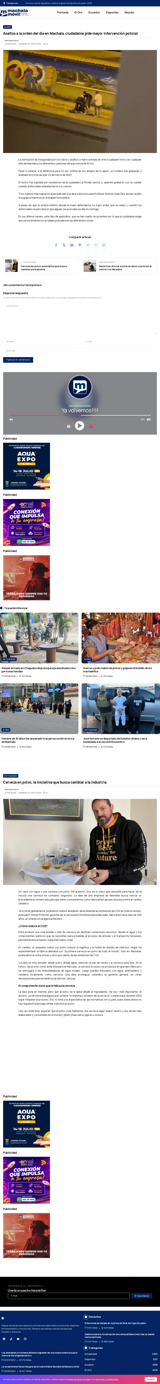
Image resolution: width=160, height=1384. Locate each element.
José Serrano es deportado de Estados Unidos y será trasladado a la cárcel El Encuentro (67, 3)
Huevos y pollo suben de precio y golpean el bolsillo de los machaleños (117, 669)
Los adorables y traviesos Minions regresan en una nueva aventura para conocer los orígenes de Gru (39, 1354)
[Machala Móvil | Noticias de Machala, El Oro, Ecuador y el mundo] (14, 12)
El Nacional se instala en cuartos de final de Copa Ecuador (115, 1323)
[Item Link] (39, 638)
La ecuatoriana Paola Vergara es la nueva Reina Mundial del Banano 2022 (40, 1366)
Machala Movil (11, 40)
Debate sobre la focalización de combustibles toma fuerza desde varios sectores (119, 1336)
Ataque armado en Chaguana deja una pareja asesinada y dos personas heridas (39, 669)
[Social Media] (4, 1338)
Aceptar (151, 1379)
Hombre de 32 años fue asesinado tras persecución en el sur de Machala (38, 740)
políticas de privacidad (79, 1379)
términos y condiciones (106, 1379)
